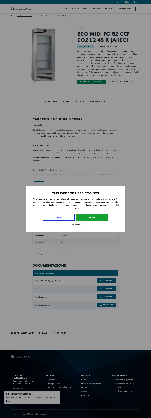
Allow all (92, 217)
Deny (58, 217)
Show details (75, 225)
